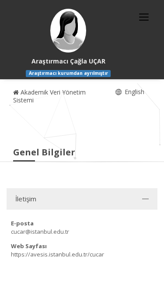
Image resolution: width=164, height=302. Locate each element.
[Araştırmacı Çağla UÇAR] (68, 31)
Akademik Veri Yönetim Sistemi (49, 96)
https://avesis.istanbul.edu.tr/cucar (57, 254)
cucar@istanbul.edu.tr (40, 231)
